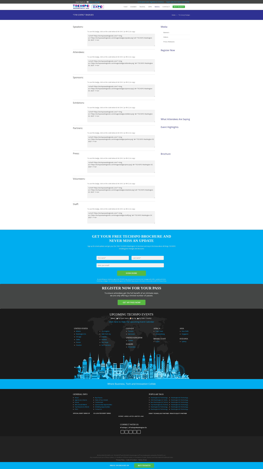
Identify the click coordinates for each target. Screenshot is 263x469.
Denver (78, 342)
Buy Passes (98, 398)
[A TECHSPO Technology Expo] (132, 413)
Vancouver (131, 334)
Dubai (157, 341)
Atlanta (78, 331)
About (76, 398)
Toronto (130, 331)
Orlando (104, 337)
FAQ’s (76, 409)
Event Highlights (169, 127)
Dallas (78, 339)
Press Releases (169, 42)
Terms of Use (142, 460)
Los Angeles (105, 331)
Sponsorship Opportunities (103, 405)
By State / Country (145, 318)
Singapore (185, 334)
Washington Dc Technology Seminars (180, 405)
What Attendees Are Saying (175, 119)
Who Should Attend (81, 405)
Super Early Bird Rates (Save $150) (178, 2)
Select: (113, 318)
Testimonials (99, 402)
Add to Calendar (94, 2)
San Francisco (106, 345)
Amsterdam (132, 347)
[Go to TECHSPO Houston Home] (88, 7)
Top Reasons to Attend (82, 407)
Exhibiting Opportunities (102, 407)
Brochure (166, 153)
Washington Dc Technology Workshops (180, 409)
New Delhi (185, 331)
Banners (166, 32)
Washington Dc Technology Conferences (160, 407)
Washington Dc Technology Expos (160, 409)
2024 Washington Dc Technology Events (160, 400)
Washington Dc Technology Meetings (180, 400)
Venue (77, 402)
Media (164, 26)
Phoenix (104, 339)
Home (173, 15)
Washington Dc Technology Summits (180, 407)
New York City (106, 334)
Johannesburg (160, 334)
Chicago (78, 337)
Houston (79, 345)
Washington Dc (81, 334)
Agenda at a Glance (81, 400)
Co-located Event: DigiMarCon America (151, 2)
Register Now (168, 50)
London (130, 340)
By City (134, 318)
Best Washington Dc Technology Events (160, 402)
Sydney (184, 341)
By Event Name (123, 318)
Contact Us (98, 409)
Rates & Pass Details (101, 400)
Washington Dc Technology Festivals (180, 398)
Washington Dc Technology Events (160, 398)
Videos (165, 37)
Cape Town (159, 331)
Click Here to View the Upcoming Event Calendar (131, 321)
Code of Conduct (131, 460)
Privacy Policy (120, 460)
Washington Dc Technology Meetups (180, 402)
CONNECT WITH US (129, 424)
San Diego (104, 342)
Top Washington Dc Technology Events (160, 405)
